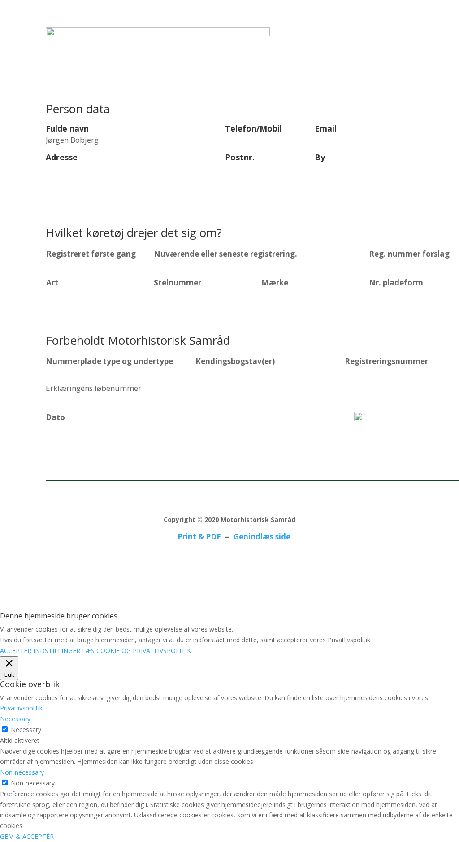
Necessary (26, 729)
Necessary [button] (15, 719)
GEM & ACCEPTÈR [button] (27, 836)
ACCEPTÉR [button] (15, 650)
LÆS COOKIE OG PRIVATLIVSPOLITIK (136, 650)
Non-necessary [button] (22, 772)
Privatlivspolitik (21, 708)
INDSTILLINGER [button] (56, 650)
